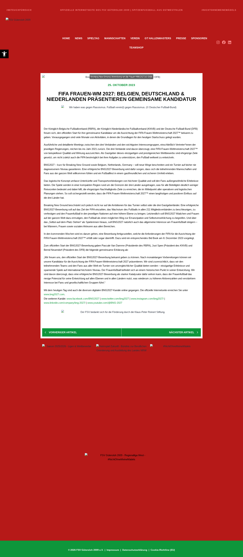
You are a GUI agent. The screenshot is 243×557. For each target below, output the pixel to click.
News (78, 38)
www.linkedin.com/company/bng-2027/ (64, 302)
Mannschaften (114, 38)
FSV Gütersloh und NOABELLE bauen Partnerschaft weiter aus (87, 428)
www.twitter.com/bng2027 (115, 298)
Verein (135, 38)
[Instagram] (218, 42)
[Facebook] (223, 42)
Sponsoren (199, 38)
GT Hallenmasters (158, 38)
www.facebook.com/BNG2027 (83, 298)
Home (66, 38)
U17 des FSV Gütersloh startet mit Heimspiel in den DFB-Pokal (86, 439)
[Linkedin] (229, 42)
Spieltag (93, 38)
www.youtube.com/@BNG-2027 (104, 302)
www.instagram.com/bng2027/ (147, 298)
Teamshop (136, 47)
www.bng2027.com (54, 294)
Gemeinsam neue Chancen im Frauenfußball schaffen (81, 408)
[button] (4, 54)
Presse (181, 38)
